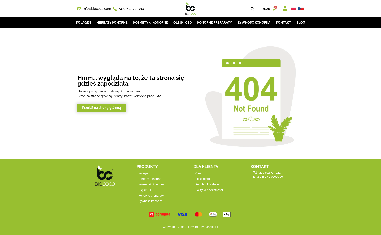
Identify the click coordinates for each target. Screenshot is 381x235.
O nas (199, 173)
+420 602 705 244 (269, 172)
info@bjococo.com (273, 176)
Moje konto (202, 178)
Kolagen (83, 22)
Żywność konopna (254, 22)
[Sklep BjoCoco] (190, 8)
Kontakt (283, 22)
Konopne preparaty (214, 22)
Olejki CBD (182, 22)
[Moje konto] (285, 8)
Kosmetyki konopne (150, 22)
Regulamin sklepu (207, 184)
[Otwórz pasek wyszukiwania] (252, 9)
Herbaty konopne (112, 22)
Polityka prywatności (209, 190)
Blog (300, 22)
